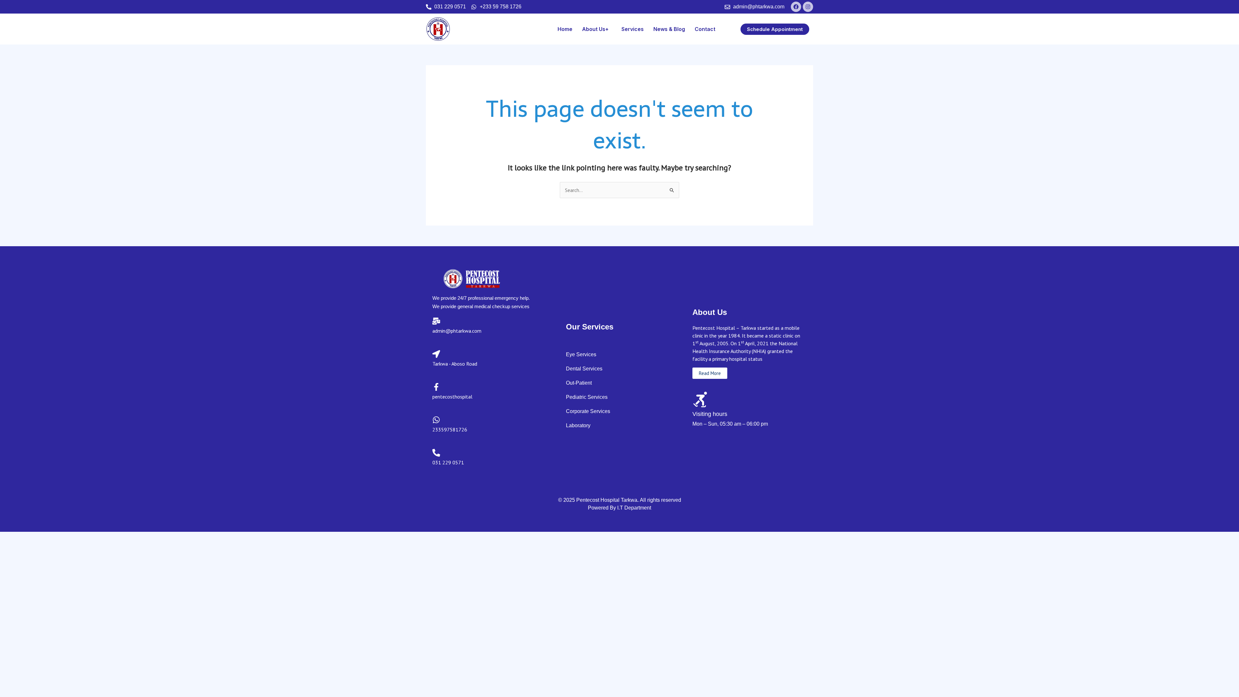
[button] (597, 29)
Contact (705, 29)
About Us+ (595, 29)
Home (565, 29)
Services (632, 29)
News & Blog (669, 29)
